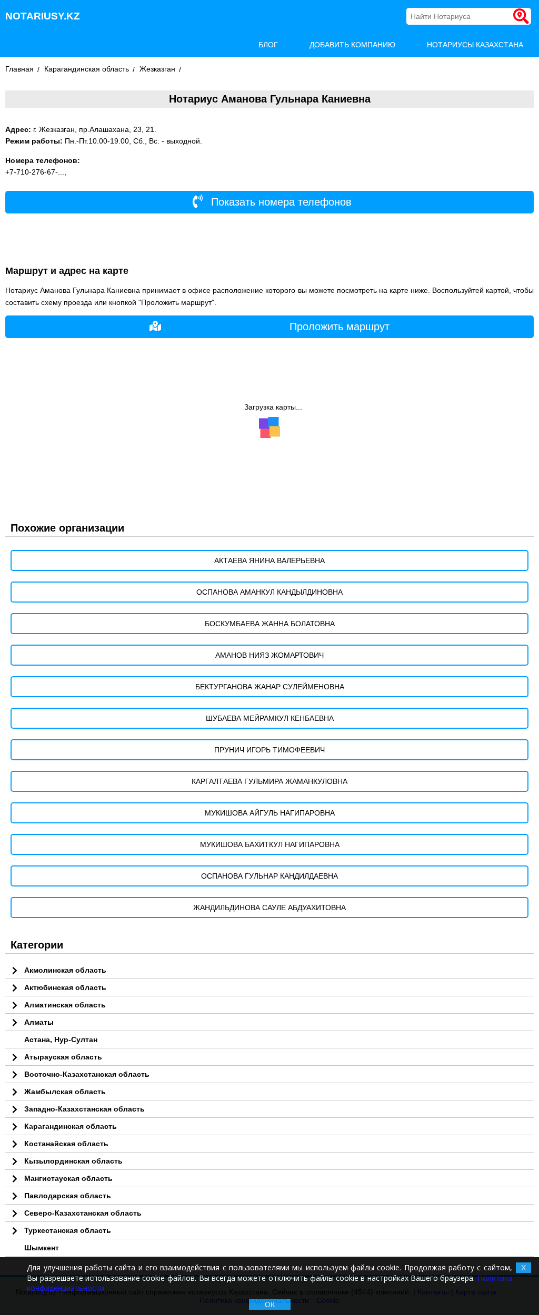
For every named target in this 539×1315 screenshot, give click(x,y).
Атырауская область (63, 1057)
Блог (268, 44)
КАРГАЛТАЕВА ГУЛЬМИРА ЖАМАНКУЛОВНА (269, 781)
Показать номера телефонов (280, 202)
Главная (19, 69)
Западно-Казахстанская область (84, 1109)
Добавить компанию (352, 44)
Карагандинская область (86, 69)
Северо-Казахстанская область (83, 1213)
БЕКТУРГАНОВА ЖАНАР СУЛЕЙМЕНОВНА (269, 686)
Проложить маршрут (340, 326)
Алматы (39, 1022)
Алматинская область (65, 1005)
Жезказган (157, 69)
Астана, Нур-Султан (60, 1039)
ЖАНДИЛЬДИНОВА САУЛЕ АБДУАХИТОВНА (269, 907)
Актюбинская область (65, 987)
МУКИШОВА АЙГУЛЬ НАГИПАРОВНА (270, 813)
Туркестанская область (67, 1230)
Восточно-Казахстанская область (86, 1074)
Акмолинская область (65, 970)
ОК (270, 1304)
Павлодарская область (67, 1195)
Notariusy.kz (42, 16)
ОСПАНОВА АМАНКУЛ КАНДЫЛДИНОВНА (269, 592)
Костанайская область (66, 1143)
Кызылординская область (73, 1161)
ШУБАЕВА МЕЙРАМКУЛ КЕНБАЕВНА (270, 718)
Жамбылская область (65, 1091)
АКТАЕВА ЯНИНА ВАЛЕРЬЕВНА (269, 560)
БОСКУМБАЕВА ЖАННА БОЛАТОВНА (270, 623)
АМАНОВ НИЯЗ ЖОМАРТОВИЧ (269, 655)
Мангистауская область (68, 1178)
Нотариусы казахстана (475, 44)
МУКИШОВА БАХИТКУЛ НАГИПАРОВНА (270, 844)
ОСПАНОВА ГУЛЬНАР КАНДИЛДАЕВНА (269, 876)
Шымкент (41, 1247)
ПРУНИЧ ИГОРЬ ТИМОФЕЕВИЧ (269, 750)
